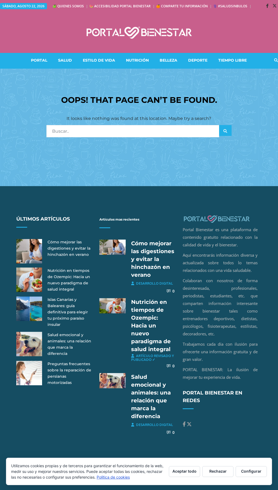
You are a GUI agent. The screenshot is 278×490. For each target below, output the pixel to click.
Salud (65, 60)
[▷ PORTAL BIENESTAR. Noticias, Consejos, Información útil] (139, 32)
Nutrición (137, 60)
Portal (39, 60)
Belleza (168, 60)
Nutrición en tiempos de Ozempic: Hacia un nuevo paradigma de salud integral (151, 325)
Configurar (251, 471)
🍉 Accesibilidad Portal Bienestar (120, 6)
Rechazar (218, 471)
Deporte (197, 60)
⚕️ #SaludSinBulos (230, 6)
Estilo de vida (99, 60)
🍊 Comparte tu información (182, 6)
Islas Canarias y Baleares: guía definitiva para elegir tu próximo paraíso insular (68, 312)
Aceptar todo (184, 471)
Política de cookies (113, 477)
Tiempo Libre (232, 60)
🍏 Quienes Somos (68, 6)
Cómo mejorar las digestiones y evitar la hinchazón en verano (69, 248)
